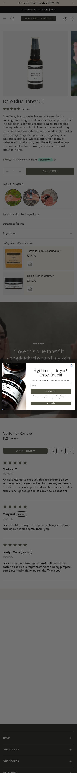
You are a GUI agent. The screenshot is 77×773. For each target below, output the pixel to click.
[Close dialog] (72, 365)
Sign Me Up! (50, 391)
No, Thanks (51, 403)
